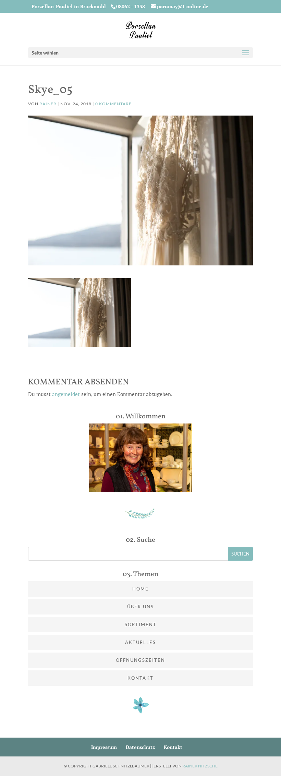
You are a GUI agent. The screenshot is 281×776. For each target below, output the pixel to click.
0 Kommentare (113, 103)
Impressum (104, 747)
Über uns (140, 606)
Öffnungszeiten (140, 660)
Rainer (48, 103)
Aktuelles (140, 642)
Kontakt (140, 678)
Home (140, 589)
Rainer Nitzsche (200, 765)
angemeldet (66, 394)
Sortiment (141, 624)
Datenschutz (140, 747)
